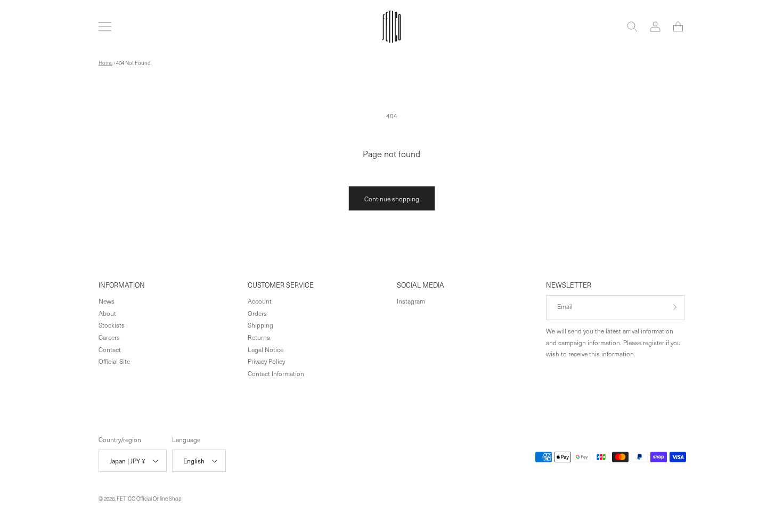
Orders (257, 312)
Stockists (112, 325)
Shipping (260, 325)
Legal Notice (265, 349)
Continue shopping (391, 198)
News (107, 300)
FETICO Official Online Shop (149, 498)
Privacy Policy (266, 360)
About (107, 312)
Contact (110, 349)
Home (105, 63)
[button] (105, 26)
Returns (259, 336)
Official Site (114, 360)
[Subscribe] (672, 307)
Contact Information (276, 373)
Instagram (411, 300)
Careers (109, 336)
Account (260, 300)
